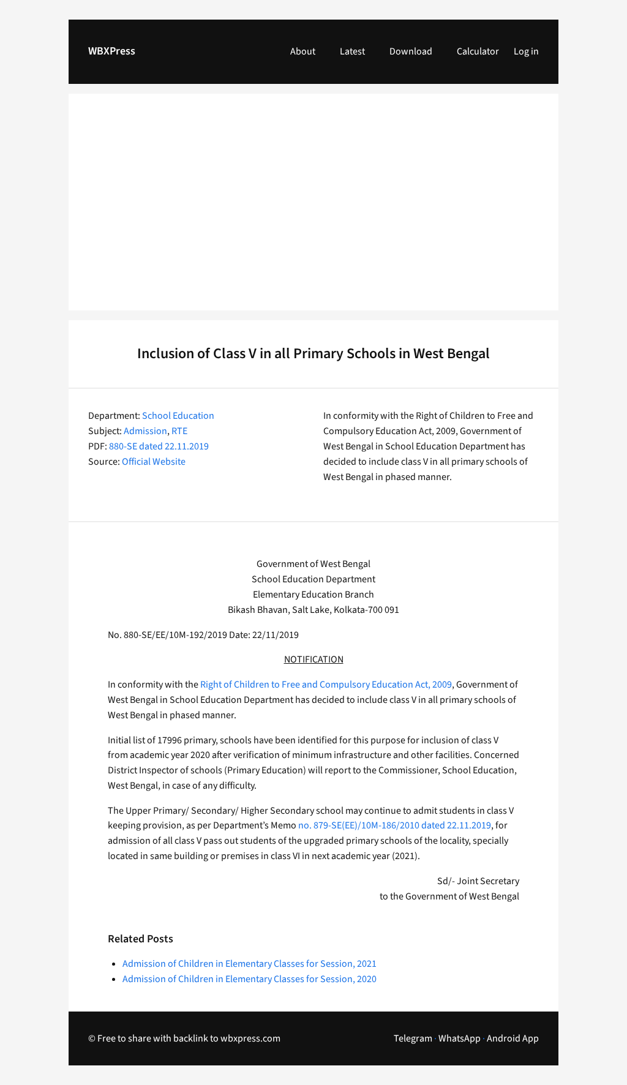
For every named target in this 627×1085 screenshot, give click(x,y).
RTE (179, 431)
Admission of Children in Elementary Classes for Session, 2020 (249, 979)
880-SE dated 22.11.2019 (159, 446)
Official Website (154, 461)
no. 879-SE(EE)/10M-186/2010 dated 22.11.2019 (394, 825)
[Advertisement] (313, 209)
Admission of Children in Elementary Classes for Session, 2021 (249, 963)
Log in (526, 51)
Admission (145, 431)
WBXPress (111, 51)
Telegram (413, 1038)
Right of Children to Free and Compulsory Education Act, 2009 (326, 684)
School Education (178, 415)
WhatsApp (459, 1038)
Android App (513, 1038)
